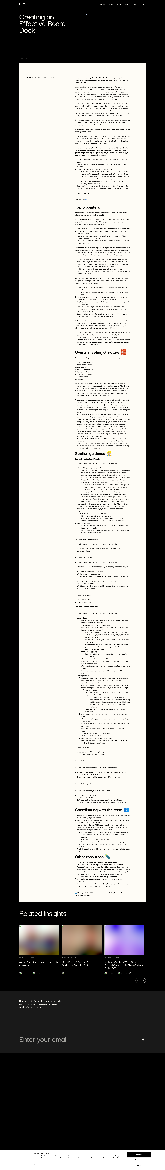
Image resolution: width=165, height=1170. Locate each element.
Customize (138, 1160)
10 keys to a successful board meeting (104, 862)
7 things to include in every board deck (102, 877)
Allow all (139, 1154)
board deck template (93, 879)
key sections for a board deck (108, 884)
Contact (143, 4)
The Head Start (80, 83)
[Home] (23, 4)
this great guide (95, 386)
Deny (139, 1165)
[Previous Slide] (137, 980)
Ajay (115, 386)
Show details (38, 1164)
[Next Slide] (143, 980)
